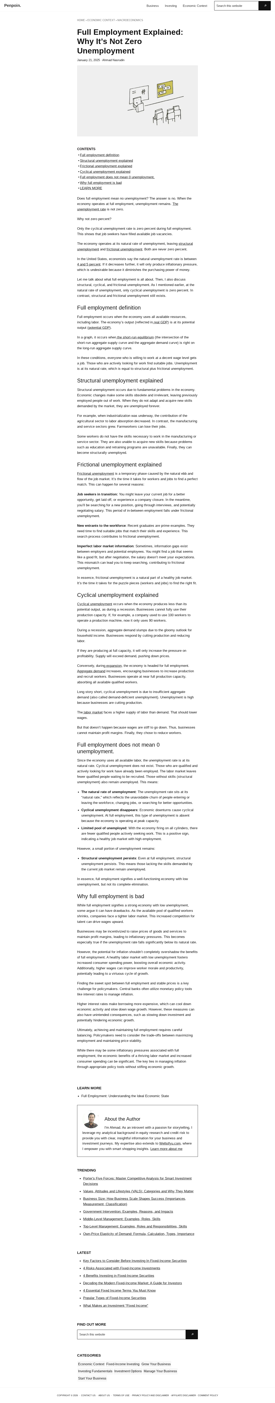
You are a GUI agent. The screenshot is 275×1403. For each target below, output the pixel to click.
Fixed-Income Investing (123, 1364)
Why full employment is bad (101, 183)
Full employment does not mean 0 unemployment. (117, 177)
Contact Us (88, 1395)
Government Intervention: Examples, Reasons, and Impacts (128, 1211)
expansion (113, 666)
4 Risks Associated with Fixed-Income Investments (121, 1268)
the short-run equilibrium (135, 337)
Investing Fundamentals (95, 1371)
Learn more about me (166, 1149)
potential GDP (99, 328)
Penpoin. (12, 5)
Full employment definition (99, 155)
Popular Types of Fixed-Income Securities (114, 1298)
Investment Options (128, 1371)
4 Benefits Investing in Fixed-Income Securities (118, 1276)
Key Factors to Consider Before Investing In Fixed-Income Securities (135, 1261)
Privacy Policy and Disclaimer (150, 1395)
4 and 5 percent (88, 264)
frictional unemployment (124, 249)
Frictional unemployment (95, 473)
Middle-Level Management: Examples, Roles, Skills (121, 1219)
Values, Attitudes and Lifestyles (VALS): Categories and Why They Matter (138, 1191)
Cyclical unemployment (94, 604)
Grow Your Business (156, 1364)
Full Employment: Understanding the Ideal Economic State (125, 1096)
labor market (93, 712)
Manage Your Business (160, 1371)
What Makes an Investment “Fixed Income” (115, 1306)
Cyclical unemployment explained (105, 172)
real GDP (160, 322)
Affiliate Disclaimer (183, 1395)
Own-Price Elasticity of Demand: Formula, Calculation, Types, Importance (138, 1234)
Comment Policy (208, 1395)
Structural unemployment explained (106, 161)
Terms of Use (121, 1395)
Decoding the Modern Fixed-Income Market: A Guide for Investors (132, 1283)
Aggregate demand (91, 671)
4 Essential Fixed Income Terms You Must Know (119, 1290)
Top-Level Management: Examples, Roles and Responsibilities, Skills (135, 1226)
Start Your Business (92, 1378)
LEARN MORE (91, 188)
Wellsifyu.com (170, 1143)
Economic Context (91, 1364)
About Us (104, 1395)
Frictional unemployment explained (106, 166)
